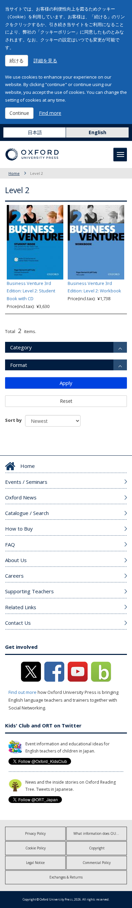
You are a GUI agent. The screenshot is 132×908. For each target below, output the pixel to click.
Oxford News (21, 497)
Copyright (97, 848)
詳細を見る (45, 60)
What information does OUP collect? (100, 833)
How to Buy (19, 528)
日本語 (35, 132)
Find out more (22, 692)
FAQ (10, 544)
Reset (66, 401)
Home (14, 173)
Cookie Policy (35, 848)
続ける (16, 60)
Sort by (13, 420)
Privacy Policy (35, 833)
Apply (66, 382)
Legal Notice (35, 862)
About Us (16, 560)
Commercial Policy (97, 862)
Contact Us (18, 622)
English (97, 132)
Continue (19, 113)
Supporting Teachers (29, 591)
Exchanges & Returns (66, 877)
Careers (14, 575)
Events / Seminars (26, 481)
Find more (50, 113)
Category (21, 347)
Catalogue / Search (27, 513)
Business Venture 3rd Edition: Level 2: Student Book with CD (31, 291)
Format (18, 365)
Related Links (20, 607)
